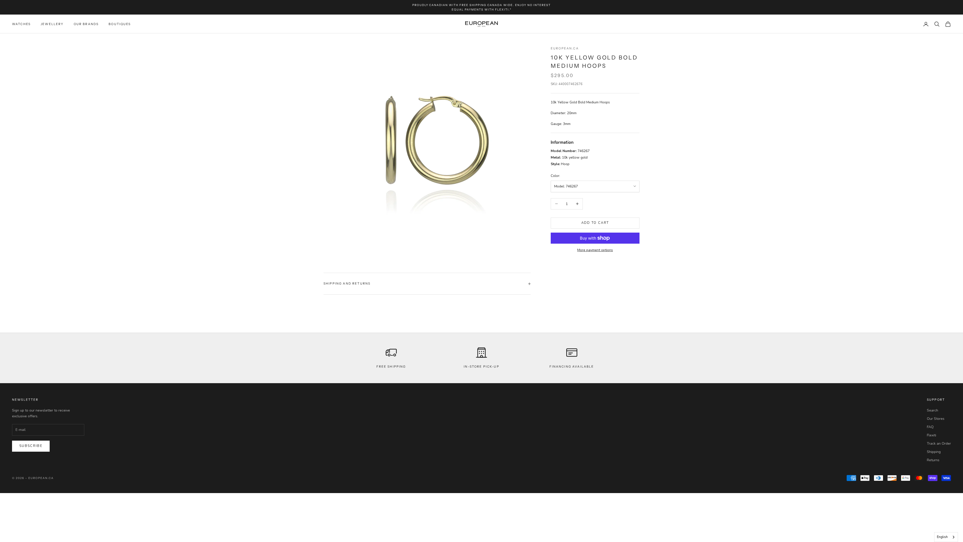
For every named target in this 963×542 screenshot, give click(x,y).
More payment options (595, 250)
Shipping (934, 451)
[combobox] (946, 537)
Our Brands (86, 24)
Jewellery (52, 24)
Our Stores (935, 418)
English (942, 537)
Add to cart (595, 223)
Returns (933, 460)
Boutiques (120, 24)
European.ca (565, 48)
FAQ (930, 427)
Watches (21, 24)
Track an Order (939, 443)
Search (932, 410)
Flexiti (931, 435)
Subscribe (30, 446)
